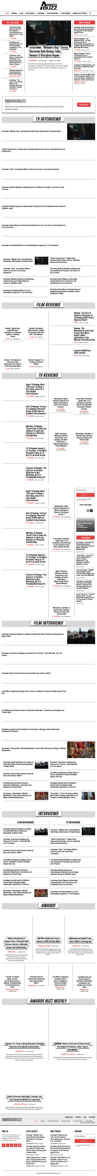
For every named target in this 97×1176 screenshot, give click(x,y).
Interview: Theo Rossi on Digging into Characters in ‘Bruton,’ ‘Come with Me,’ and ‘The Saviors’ (64, 764)
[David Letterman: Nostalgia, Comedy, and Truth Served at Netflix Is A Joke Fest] (24, 1079)
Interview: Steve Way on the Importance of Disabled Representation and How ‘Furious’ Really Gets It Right (65, 291)
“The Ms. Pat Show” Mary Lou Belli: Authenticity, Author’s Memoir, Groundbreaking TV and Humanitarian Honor (12, 982)
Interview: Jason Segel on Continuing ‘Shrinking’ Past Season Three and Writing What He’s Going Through (16, 59)
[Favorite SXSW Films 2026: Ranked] (61, 353)
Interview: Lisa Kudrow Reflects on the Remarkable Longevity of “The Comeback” (15, 45)
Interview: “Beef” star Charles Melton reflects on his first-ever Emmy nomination (30, 169)
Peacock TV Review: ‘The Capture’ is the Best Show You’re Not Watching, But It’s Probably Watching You (36, 472)
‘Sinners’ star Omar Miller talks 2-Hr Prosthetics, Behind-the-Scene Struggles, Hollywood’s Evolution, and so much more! (84, 77)
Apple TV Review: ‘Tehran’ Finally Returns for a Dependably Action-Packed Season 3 (83, 56)
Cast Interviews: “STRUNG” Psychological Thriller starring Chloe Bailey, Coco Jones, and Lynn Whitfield (85, 572)
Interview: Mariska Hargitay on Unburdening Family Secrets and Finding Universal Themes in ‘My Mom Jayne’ (34, 207)
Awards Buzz (78, 70)
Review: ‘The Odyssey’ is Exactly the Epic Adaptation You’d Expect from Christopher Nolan (12, 363)
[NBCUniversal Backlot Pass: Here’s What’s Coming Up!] (80, 927)
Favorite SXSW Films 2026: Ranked (82, 351)
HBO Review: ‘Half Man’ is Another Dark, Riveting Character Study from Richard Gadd (84, 437)
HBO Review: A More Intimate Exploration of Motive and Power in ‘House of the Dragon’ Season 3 (61, 403)
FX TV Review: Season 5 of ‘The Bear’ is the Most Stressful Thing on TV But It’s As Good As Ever (36, 452)
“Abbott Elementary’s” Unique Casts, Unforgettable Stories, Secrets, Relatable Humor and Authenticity (33, 150)
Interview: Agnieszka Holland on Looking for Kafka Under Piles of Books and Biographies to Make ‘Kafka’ (18, 764)
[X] (15, 1145)
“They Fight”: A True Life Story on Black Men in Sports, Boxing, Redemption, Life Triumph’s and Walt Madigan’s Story (84, 559)
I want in (84, 495)
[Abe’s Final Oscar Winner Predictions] (85, 519)
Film (76, 35)
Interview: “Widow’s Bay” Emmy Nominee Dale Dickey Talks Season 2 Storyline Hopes (48, 51)
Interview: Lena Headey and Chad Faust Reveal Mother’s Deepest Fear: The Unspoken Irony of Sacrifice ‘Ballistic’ (84, 584)
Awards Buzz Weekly (80, 82)
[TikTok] (11, 1145)
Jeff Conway (42, 60)
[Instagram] (7, 1145)
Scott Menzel (39, 337)
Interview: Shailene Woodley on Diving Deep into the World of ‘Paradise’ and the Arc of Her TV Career (33, 188)
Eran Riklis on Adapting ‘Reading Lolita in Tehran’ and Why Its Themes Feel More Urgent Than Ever (34, 692)
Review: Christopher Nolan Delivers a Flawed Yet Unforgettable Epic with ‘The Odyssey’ (36, 331)
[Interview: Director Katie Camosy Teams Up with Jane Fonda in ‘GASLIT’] (81, 673)
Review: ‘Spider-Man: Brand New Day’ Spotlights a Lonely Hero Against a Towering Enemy (12, 332)
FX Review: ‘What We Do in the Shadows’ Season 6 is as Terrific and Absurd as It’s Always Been (60, 1160)
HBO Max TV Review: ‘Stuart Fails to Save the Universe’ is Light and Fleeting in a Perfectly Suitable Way (36, 431)
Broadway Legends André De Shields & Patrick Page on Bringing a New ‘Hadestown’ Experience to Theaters (31, 730)
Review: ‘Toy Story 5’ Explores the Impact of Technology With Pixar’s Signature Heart (84, 316)
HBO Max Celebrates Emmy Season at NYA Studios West (16, 72)
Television (13, 38)
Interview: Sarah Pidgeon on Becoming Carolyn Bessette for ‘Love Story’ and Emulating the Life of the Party (63, 281)
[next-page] (91, 510)
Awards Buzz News (15, 76)
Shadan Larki (60, 989)
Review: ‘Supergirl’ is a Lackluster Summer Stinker (36, 362)
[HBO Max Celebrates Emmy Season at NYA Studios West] (5, 72)
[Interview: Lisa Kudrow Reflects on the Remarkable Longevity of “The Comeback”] (5, 44)
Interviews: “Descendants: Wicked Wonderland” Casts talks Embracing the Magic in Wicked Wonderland (85, 545)
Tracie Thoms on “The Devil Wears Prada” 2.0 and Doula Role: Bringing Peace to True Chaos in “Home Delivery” (85, 597)
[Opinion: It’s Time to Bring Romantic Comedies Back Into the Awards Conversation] (24, 1026)
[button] (90, 13)
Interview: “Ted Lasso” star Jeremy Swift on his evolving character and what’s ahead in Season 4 (16, 84)
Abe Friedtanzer (15, 339)
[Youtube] (19, 1145)
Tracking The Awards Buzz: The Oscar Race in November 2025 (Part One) (84, 66)
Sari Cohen (41, 985)
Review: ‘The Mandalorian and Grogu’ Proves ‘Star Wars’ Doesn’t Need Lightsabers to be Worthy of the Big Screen (84, 334)
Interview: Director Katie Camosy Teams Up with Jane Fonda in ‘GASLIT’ (26, 673)
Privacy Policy (82, 500)
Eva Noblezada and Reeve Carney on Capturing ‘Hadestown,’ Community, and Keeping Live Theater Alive (33, 711)
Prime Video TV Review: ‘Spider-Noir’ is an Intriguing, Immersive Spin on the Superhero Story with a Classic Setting (84, 404)
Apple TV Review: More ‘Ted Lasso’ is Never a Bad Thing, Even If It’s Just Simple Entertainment (35, 389)
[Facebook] (3, 1145)
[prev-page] (88, 510)
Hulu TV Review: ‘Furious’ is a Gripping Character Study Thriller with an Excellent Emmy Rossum (36, 410)
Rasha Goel (55, 946)
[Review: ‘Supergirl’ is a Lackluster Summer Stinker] (36, 351)
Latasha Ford (21, 952)
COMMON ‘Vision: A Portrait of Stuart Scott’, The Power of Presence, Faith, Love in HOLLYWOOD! (72, 1046)
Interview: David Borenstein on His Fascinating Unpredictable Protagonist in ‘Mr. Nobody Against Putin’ (84, 30)
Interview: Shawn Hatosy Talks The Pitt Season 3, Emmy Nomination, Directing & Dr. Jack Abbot (16, 31)
